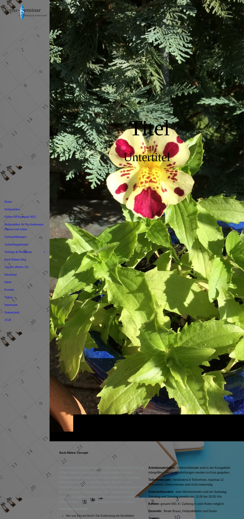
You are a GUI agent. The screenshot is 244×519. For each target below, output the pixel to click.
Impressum (11, 304)
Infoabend (10, 274)
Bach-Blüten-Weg (15, 259)
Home (8, 201)
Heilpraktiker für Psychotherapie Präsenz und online (23, 227)
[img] (147, 220)
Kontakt (9, 289)
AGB (7, 319)
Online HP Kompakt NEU (20, 216)
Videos (8, 297)
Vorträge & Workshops (18, 251)
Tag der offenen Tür (16, 267)
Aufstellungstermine (16, 244)
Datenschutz (11, 312)
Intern (7, 282)
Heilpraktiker (12, 209)
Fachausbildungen (15, 236)
